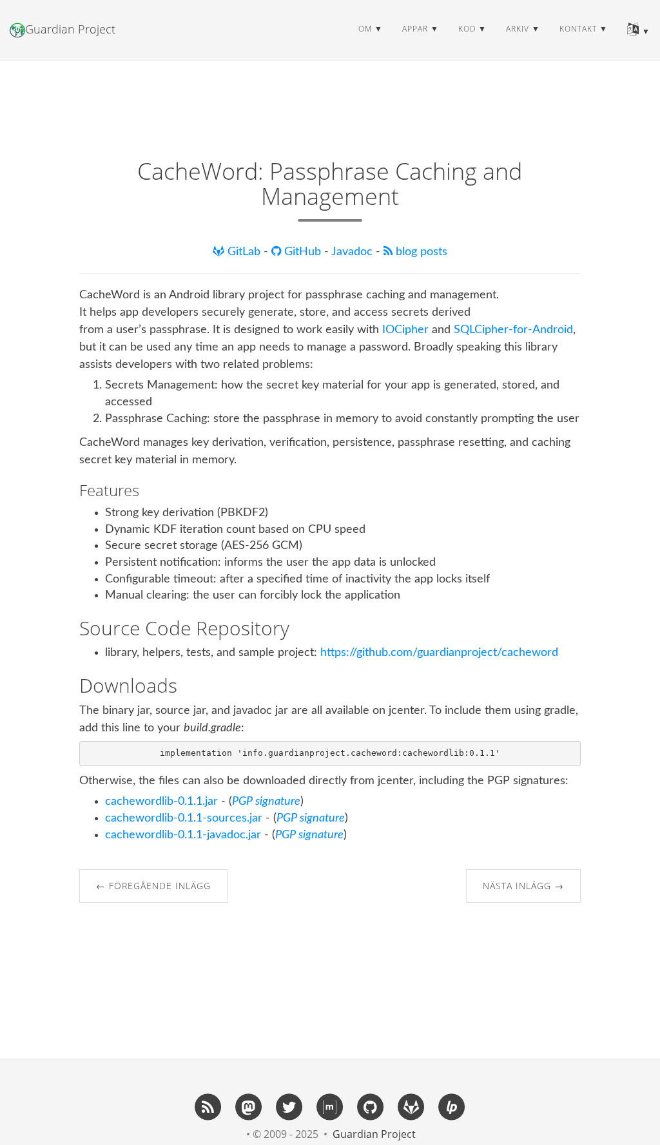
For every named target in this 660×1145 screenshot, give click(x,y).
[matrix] (330, 1106)
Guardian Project (70, 29)
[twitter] (289, 1106)
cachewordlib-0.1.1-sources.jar (183, 818)
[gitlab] (411, 1106)
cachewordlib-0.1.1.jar (161, 801)
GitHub (302, 252)
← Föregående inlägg (153, 886)
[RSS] (208, 1106)
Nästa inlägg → (523, 886)
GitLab (244, 252)
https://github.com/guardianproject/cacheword (439, 653)
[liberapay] (451, 1106)
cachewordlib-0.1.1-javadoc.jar (183, 835)
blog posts (420, 252)
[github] (370, 1106)
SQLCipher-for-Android (513, 330)
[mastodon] (248, 1106)
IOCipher (405, 330)
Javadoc (353, 252)
